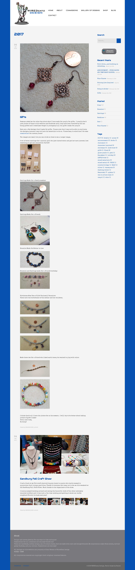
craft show (112, 148)
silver (101, 167)
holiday (111, 155)
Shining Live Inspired (105, 82)
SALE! (114, 165)
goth (112, 153)
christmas (102, 148)
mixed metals (103, 162)
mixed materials (105, 160)
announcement (104, 140)
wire (108, 177)
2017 (100, 138)
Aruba (114, 140)
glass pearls (103, 153)
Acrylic (107, 138)
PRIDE (113, 162)
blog (99, 105)
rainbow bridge (104, 165)
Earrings (100, 113)
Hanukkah (102, 155)
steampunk (110, 167)
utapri (101, 177)
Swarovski (102, 172)
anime (115, 138)
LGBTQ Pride (103, 157)
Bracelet (100, 109)
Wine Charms (101, 78)
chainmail (102, 143)
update (111, 172)
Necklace (100, 117)
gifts (100, 150)
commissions (24, 133)
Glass (107, 150)
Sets (98, 121)
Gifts (23, 117)
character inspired (106, 145)
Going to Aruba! (102, 89)
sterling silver (104, 170)
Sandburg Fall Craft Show (36, 478)
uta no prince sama (105, 175)
